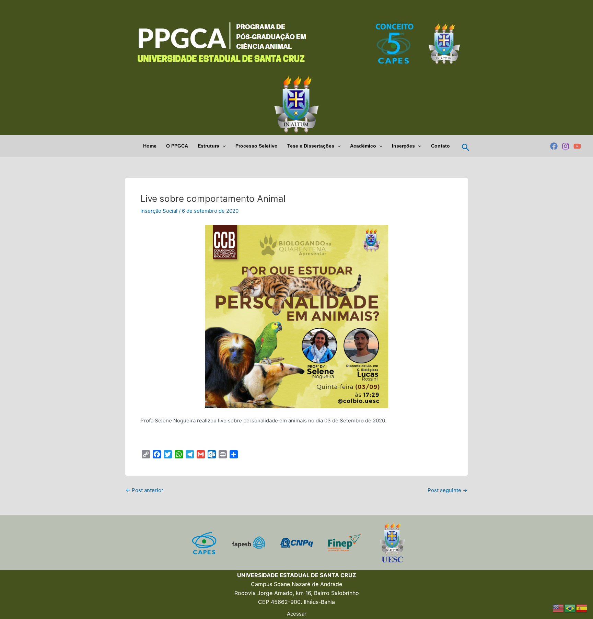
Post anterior (144, 490)
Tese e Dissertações (310, 146)
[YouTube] (577, 146)
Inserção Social (158, 211)
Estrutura (208, 146)
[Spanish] (582, 608)
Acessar (296, 613)
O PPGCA (177, 146)
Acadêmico (363, 146)
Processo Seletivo (256, 146)
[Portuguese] (570, 608)
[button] (222, 146)
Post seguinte (447, 490)
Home (149, 146)
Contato (440, 146)
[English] (559, 608)
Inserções (403, 146)
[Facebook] (554, 146)
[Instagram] (565, 146)
